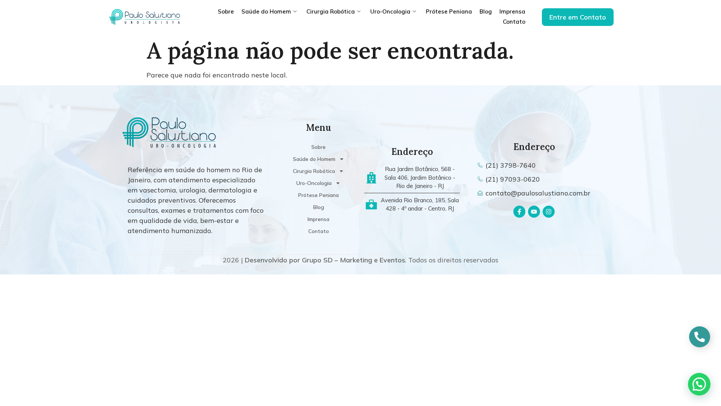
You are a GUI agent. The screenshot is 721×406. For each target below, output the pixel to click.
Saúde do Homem (266, 11)
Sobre (226, 11)
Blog (486, 11)
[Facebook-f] (519, 212)
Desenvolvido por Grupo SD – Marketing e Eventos (325, 260)
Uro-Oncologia (390, 11)
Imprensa (512, 11)
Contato (514, 21)
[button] (699, 384)
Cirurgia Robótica (330, 11)
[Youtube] (534, 212)
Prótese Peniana (449, 11)
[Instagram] (549, 212)
